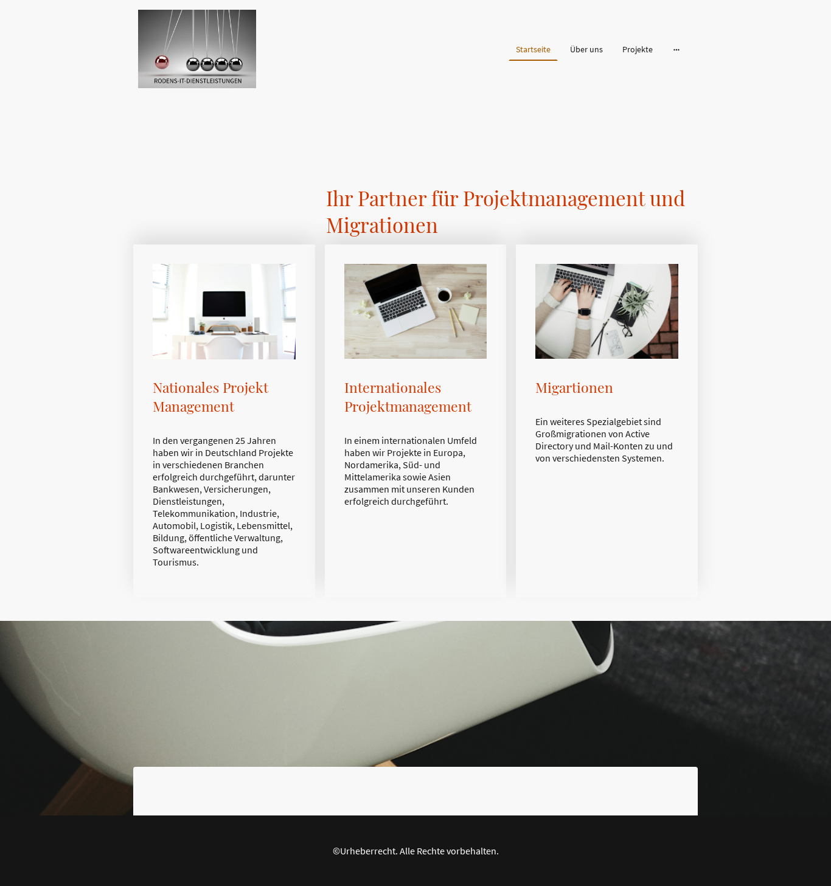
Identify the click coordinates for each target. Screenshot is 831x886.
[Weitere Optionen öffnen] (676, 49)
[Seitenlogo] (197, 49)
